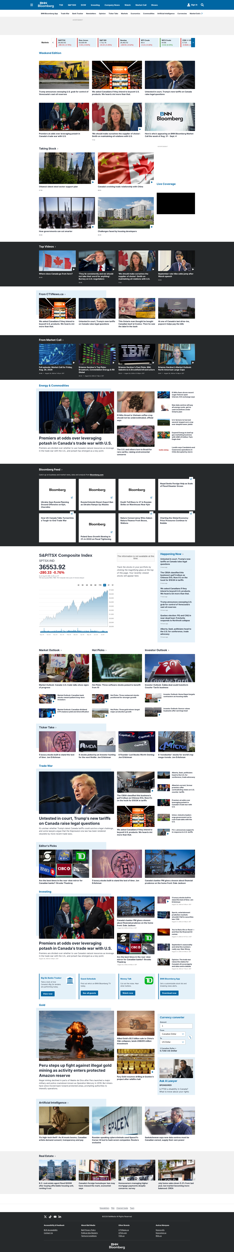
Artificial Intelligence (166, 13)
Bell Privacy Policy (88, 1230)
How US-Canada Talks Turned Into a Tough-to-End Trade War (57, 519)
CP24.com (122, 1233)
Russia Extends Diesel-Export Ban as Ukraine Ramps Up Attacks (97, 503)
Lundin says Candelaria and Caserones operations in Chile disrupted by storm (183, 449)
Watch (128, 5)
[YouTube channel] (55, 1216)
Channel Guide (122, 1208)
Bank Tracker (77, 13)
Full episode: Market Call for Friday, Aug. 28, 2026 (55, 368)
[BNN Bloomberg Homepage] (46, 5)
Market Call (141, 5)
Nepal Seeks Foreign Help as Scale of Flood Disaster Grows (176, 484)
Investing (95, 5)
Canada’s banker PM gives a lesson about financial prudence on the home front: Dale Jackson (169, 881)
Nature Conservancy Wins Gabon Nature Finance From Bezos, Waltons (136, 520)
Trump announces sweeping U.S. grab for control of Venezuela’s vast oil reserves (63, 92)
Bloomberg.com (96, 475)
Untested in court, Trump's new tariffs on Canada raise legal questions (168, 92)
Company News (112, 5)
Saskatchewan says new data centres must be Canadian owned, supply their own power (167, 1138)
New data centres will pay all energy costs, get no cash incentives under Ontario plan (182, 408)
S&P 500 (72, 5)
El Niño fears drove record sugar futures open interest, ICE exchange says (183, 394)
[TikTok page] (50, 1216)
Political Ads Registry (89, 1233)
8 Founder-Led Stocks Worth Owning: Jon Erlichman (136, 755)
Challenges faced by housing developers (117, 231)
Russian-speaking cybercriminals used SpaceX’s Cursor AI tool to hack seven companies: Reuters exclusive (115, 1140)
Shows (154, 5)
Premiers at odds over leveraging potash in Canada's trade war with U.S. (59, 134)
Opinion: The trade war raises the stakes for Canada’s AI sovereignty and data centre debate (182, 962)
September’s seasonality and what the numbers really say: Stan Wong (182, 947)
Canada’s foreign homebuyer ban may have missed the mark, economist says (97, 1186)
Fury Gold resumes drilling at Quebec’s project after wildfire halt (135, 1077)
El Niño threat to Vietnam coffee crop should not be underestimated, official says (135, 418)
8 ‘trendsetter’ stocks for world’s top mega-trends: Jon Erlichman (175, 755)
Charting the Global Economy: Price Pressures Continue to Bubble (174, 520)
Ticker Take (113, 13)
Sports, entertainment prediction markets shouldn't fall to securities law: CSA (182, 915)
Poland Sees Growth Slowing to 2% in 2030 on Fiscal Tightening (96, 537)
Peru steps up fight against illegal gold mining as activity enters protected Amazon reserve (75, 1070)
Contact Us (48, 1233)
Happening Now (172, 554)
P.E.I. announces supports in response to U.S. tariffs (183, 831)
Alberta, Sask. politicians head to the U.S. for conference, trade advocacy (183, 775)
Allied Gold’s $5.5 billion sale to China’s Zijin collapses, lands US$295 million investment (135, 1041)
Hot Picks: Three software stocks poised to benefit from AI (116, 686)
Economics (135, 13)
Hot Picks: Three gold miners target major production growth (125, 710)
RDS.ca (159, 1236)
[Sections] (31, 4)
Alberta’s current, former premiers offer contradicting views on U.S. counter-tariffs (183, 788)
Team (132, 1208)
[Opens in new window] (176, 1068)
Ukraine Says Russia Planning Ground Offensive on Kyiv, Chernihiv (55, 504)
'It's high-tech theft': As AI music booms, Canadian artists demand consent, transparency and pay (63, 1138)
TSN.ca (121, 1236)
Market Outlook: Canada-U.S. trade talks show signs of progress (64, 686)
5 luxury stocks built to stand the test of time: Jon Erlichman (56, 755)
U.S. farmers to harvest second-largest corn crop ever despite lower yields (182, 422)
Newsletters (91, 13)
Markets (124, 13)
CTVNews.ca (123, 1230)
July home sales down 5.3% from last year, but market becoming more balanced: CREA (176, 1186)
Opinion (102, 13)
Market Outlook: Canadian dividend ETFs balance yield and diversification (73, 710)
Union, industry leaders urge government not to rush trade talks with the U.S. (182, 818)
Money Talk (125, 979)
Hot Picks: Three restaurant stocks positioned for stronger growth (124, 696)
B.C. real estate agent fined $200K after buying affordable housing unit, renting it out (56, 1186)
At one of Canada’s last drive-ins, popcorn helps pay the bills (174, 322)
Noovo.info (160, 1230)
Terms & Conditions (89, 1236)
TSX (61, 5)
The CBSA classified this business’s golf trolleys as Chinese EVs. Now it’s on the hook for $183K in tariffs (134, 798)
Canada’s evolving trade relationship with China (120, 186)
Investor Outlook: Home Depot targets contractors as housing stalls (179, 695)
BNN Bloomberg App (49, 13)
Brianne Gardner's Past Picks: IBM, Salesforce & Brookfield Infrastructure (136, 368)
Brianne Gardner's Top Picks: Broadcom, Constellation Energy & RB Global (97, 370)
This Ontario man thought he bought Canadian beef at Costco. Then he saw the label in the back (136, 324)
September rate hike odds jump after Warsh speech (175, 275)
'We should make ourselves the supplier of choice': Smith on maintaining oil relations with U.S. (116, 134)
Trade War (65, 13)
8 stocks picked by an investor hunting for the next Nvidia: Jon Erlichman (97, 755)
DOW (83, 5)
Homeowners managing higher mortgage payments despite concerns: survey (133, 1186)
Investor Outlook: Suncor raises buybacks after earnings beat (176, 709)
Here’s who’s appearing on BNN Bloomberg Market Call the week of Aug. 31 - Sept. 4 (169, 134)
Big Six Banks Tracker (51, 978)
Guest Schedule (88, 979)
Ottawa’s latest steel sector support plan (58, 186)
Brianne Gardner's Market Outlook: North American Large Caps (174, 368)
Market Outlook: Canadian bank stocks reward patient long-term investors (71, 697)
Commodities (148, 13)
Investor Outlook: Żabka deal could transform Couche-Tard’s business (166, 686)
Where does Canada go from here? (56, 274)
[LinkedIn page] (59, 1216)
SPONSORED (165, 1085)
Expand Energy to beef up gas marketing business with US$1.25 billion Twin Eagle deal (182, 436)
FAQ (112, 1208)
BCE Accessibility (51, 1230)
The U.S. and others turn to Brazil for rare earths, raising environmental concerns (134, 452)
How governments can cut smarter (55, 231)
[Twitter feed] (45, 1216)
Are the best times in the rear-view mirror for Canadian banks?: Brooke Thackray (61, 881)
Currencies (182, 13)
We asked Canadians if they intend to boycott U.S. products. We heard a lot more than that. (115, 92)
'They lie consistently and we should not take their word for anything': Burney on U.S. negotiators (96, 276)
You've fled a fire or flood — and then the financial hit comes (183, 932)
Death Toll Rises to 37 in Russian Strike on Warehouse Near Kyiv (135, 503)
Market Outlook (196, 13)
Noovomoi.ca (161, 1233)
